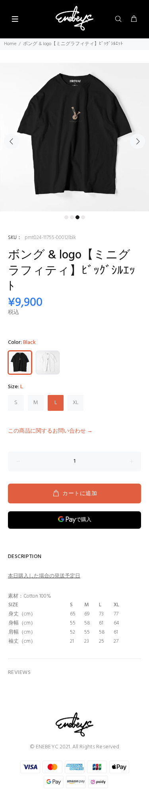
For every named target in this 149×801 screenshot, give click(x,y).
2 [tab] (72, 217)
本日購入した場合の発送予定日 (44, 576)
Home (10, 44)
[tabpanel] (74, 137)
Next (137, 141)
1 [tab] (66, 217)
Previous (11, 141)
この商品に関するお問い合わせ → (50, 431)
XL (76, 402)
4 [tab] (83, 217)
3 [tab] (77, 217)
